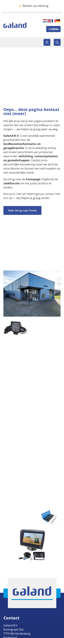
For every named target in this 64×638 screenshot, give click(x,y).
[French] (54, 20)
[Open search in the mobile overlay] (57, 42)
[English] (49, 20)
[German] (58, 20)
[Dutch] (45, 20)
